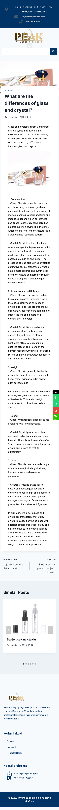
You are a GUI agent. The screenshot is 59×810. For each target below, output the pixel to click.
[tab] (23, 664)
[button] (29, 45)
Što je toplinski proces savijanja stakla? (46, 566)
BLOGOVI (9, 91)
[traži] (53, 51)
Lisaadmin (12, 117)
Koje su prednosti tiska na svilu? (13, 564)
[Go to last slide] (8, 630)
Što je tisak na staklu (21, 639)
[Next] (50, 630)
